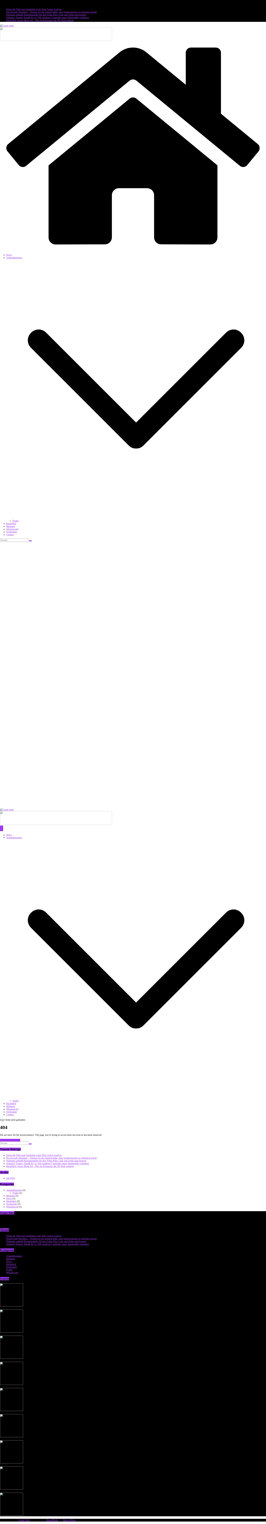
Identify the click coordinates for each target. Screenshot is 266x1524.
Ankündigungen (14, 257)
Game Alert (24, 1520)
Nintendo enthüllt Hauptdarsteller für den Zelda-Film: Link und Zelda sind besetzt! (46, 15)
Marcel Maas (69, 1520)
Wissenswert (12, 529)
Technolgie (11, 532)
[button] (136, 518)
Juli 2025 (10, 1178)
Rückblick (11, 523)
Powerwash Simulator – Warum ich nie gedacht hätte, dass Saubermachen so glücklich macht (51, 12)
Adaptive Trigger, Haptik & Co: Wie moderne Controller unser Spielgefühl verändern (47, 17)
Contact (10, 534)
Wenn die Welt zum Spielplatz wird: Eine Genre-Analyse (34, 9)
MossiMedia (52, 1520)
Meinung (10, 526)
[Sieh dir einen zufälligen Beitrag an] (133, 807)
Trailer (15, 520)
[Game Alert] (133, 249)
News (9, 255)
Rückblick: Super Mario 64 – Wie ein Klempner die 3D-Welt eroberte (40, 20)
